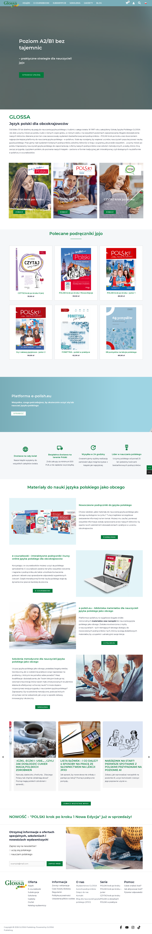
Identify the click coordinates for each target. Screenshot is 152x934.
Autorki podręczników (86, 889)
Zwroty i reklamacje (60, 886)
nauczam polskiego (21, 854)
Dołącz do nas (82, 892)
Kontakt (79, 896)
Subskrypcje (33, 892)
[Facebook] (121, 927)
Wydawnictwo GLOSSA (86, 886)
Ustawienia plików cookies (63, 899)
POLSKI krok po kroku (110, 886)
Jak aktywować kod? (133, 889)
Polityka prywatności (61, 895)
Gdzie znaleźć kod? (132, 886)
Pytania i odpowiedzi (133, 892)
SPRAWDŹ (18, 413)
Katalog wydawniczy (37, 905)
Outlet (31, 902)
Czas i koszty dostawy (61, 889)
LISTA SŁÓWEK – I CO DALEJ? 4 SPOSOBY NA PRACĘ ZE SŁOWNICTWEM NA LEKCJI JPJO (31, 765)
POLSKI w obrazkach (109, 899)
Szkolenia (32, 896)
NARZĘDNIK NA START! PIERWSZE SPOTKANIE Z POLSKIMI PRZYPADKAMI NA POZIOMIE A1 (75, 765)
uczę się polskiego (21, 850)
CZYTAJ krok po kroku (110, 896)
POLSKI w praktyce (108, 902)
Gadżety (31, 899)
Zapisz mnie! (55, 864)
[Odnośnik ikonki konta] (134, 3)
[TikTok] (139, 927)
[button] (139, 3)
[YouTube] (127, 927)
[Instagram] (133, 927)
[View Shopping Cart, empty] (127, 3)
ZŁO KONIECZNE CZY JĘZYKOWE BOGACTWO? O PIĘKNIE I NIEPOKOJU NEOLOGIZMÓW (119, 765)
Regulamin (57, 892)
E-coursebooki (34, 889)
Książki (31, 886)
